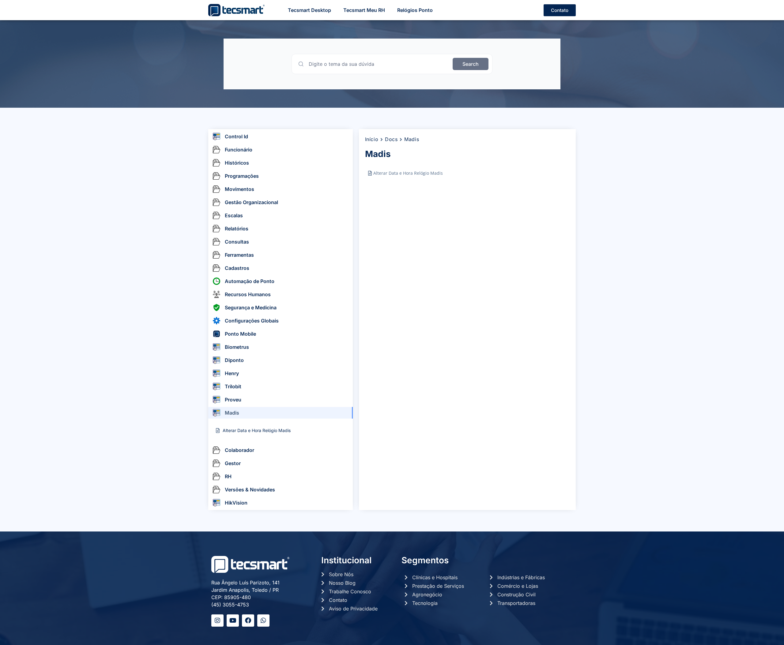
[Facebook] (248, 620)
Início (371, 139)
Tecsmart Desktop (309, 10)
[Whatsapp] (263, 620)
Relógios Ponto (415, 10)
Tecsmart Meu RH (364, 10)
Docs (391, 139)
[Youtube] (233, 620)
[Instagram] (217, 620)
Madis (411, 139)
